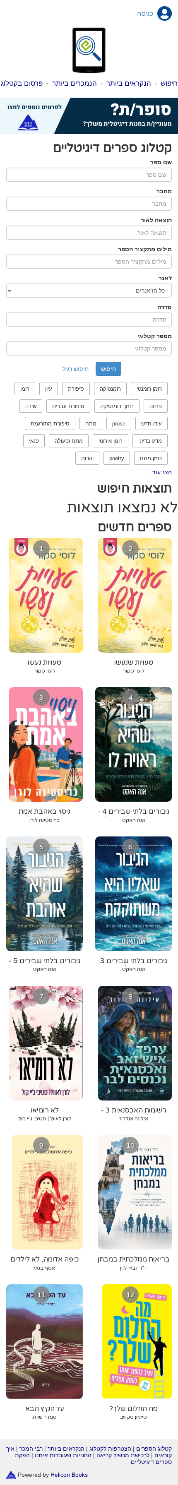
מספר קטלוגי (154, 336)
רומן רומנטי (149, 389)
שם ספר (161, 162)
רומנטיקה (110, 389)
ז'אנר (165, 278)
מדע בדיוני (150, 441)
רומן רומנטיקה (117, 406)
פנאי (34, 441)
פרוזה (155, 406)
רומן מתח (151, 458)
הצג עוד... (159, 472)
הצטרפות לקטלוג (110, 1448)
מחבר (164, 191)
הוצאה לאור (156, 220)
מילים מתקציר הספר (145, 249)
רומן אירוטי (111, 441)
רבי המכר (31, 1448)
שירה (30, 406)
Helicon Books (69, 1474)
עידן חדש (151, 424)
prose (118, 424)
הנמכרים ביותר (74, 83)
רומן (24, 389)
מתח (90, 424)
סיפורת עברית (68, 406)
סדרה (164, 307)
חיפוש (169, 83)
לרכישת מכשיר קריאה (122, 1455)
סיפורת (76, 389)
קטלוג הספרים (154, 1448)
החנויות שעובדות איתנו (63, 1455)
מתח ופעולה (69, 441)
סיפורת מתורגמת (50, 424)
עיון (48, 389)
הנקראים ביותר (128, 83)
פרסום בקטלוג (22, 83)
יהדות (87, 458)
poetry (116, 458)
